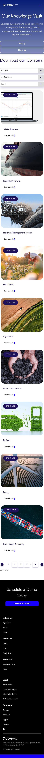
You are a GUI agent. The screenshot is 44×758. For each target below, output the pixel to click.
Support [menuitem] (5, 720)
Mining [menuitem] (5, 632)
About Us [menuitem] (6, 715)
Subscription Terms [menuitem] (9, 694)
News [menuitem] (5, 669)
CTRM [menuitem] (5, 644)
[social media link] (4, 729)
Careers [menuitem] (6, 724)
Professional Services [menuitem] (10, 699)
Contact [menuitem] (6, 710)
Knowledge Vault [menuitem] (9, 664)
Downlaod (8, 239)
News (20, 50)
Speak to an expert (22, 604)
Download (8, 135)
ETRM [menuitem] (5, 648)
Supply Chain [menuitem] (7, 653)
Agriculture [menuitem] (7, 623)
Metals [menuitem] (5, 628)
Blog (21, 44)
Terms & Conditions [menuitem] (10, 690)
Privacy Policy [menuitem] (7, 685)
